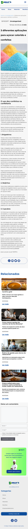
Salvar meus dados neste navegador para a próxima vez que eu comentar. (13, 434)
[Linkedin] (15, 520)
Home (3, 9)
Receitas (5, 505)
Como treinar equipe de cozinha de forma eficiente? (12, 323)
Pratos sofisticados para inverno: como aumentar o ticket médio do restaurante (12, 385)
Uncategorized (9, 15)
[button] (9, 260)
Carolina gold (7, 292)
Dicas (9, 9)
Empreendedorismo (8, 508)
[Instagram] (12, 520)
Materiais (17, 9)
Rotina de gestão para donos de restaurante (14, 353)
